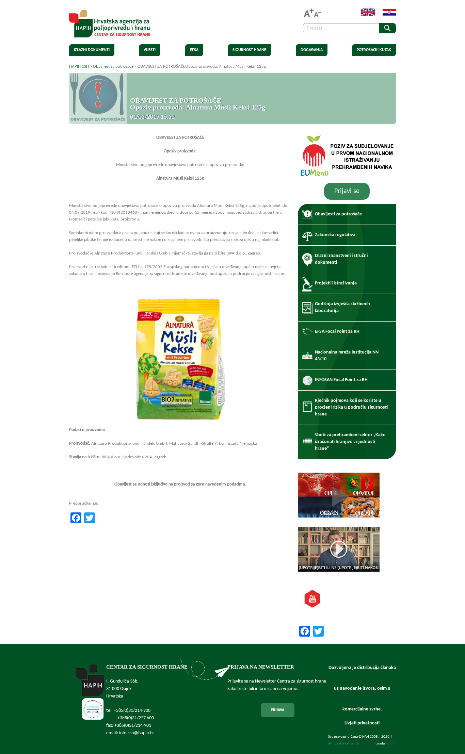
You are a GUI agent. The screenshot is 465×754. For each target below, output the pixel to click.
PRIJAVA (277, 710)
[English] (364, 14)
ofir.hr (391, 743)
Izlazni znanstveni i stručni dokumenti (341, 259)
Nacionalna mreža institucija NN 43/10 (347, 356)
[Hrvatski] (386, 14)
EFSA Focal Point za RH (337, 331)
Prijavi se (346, 191)
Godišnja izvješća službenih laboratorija (342, 307)
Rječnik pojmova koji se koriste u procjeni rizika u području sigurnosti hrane (351, 407)
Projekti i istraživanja (336, 283)
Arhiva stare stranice (343, 743)
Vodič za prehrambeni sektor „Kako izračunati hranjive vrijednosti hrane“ (350, 441)
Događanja (312, 50)
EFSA (194, 50)
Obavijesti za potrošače (338, 214)
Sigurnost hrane (249, 50)
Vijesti (150, 50)
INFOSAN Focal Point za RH (341, 379)
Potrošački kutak (374, 50)
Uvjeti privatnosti (362, 723)
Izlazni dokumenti (92, 50)
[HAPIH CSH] (109, 33)
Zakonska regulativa (335, 234)
